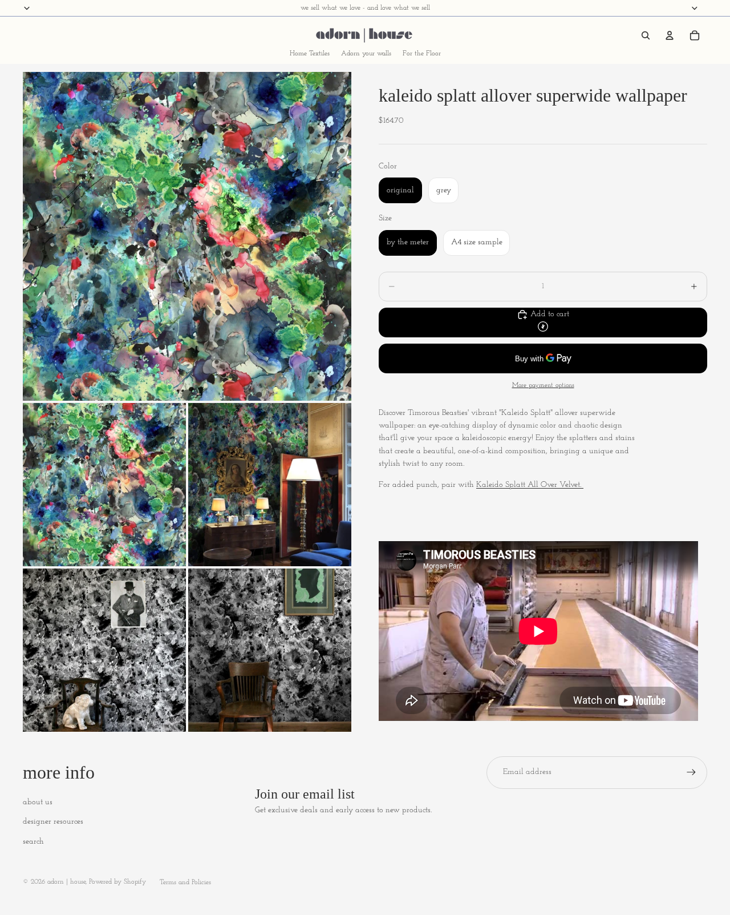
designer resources (53, 821)
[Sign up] (691, 772)
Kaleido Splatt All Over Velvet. (529, 485)
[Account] (669, 35)
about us (37, 802)
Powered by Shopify (117, 881)
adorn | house (66, 881)
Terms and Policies (185, 882)
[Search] (645, 35)
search (33, 841)
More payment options (543, 385)
